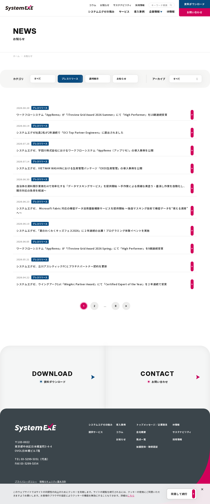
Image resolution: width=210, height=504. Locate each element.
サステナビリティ (122, 5)
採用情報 (140, 5)
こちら (130, 495)
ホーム (16, 56)
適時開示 (94, 78)
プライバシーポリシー (26, 481)
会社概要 (141, 432)
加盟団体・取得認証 (147, 446)
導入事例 (139, 11)
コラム (92, 5)
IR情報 (171, 11)
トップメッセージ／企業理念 (151, 424)
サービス (124, 11)
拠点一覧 (141, 439)
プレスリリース (70, 78)
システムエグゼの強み (101, 11)
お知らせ (104, 5)
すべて (37, 78)
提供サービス (96, 432)
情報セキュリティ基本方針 (53, 481)
